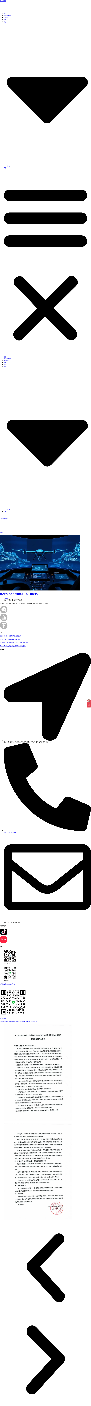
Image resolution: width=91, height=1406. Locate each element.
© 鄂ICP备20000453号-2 (7, 984)
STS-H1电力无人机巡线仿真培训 (10, 639)
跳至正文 (3, 1)
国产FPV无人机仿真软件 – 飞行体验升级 (19, 594)
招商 (8, 166)
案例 (5, 21)
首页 (5, 13)
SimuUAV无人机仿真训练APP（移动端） (13, 646)
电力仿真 (6, 17)
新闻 (5, 19)
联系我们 (3, 1018)
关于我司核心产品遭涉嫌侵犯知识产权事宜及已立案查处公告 (19, 1021)
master (7, 598)
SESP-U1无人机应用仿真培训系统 (10, 636)
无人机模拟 (7, 15)
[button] (45, 263)
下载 (5, 168)
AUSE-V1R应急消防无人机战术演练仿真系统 (14, 642)
